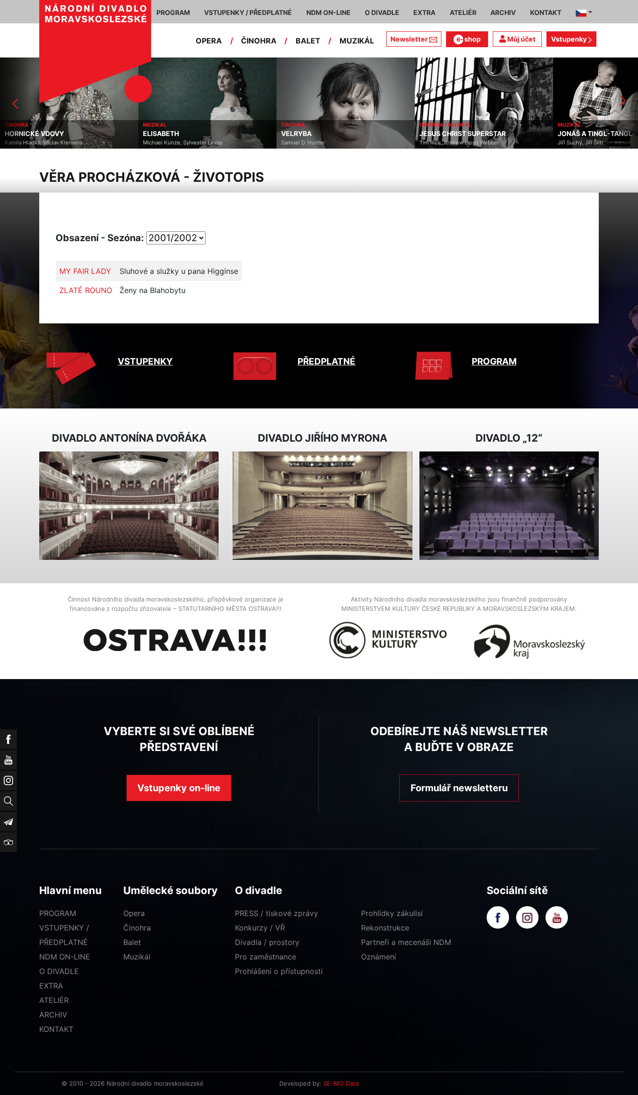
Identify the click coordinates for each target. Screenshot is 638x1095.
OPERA (209, 40)
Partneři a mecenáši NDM (406, 942)
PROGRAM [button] (173, 12)
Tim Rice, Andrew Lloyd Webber (392, 142)
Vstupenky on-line (178, 788)
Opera (134, 913)
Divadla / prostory (267, 942)
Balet (132, 942)
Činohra (137, 927)
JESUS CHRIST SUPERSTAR (395, 133)
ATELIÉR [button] (463, 12)
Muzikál (136, 956)
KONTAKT (56, 1029)
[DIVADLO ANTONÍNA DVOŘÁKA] (129, 505)
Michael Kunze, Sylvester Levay (115, 142)
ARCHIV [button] (503, 12)
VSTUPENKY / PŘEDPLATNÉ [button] (248, 12)
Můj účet (521, 39)
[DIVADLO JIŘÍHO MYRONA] (322, 505)
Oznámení (378, 956)
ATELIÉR (54, 1000)
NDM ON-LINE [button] (328, 12)
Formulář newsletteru (459, 788)
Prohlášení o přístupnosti (279, 971)
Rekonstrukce (385, 927)
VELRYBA (228, 133)
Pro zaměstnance (265, 956)
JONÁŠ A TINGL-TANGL (527, 133)
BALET (308, 40)
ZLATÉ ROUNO (85, 290)
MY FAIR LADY (85, 271)
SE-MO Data (341, 1083)
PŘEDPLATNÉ (326, 361)
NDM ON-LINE (64, 956)
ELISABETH (93, 133)
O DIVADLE (59, 971)
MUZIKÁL (357, 40)
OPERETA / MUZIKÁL (378, 125)
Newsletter (409, 39)
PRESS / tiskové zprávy (276, 913)
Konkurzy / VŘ (260, 927)
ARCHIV (53, 1014)
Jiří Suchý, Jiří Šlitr (513, 142)
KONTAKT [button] (545, 12)
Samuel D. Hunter (235, 142)
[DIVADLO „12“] (509, 505)
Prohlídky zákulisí (392, 913)
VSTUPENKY (145, 361)
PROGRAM (494, 361)
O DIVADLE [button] (382, 12)
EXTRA (51, 985)
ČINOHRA (258, 40)
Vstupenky (569, 39)
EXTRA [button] (424, 12)
